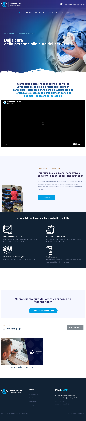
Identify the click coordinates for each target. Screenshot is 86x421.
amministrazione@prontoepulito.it (66, 398)
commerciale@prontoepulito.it (65, 395)
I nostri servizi (40, 12)
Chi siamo (27, 12)
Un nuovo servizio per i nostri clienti (21, 367)
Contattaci (65, 12)
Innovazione (53, 12)
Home (18, 12)
